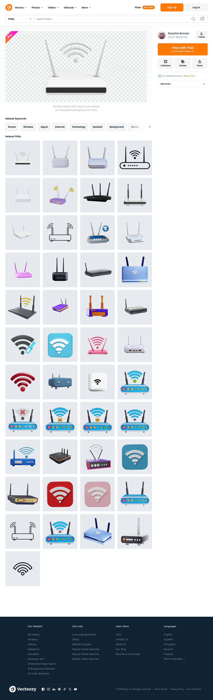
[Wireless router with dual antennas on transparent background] (135, 232)
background (117, 126)
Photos (36, 7)
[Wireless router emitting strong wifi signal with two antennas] (60, 232)
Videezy (32, 644)
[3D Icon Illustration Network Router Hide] (60, 531)
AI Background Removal (41, 668)
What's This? (189, 76)
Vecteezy (33, 639)
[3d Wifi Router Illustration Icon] (22, 307)
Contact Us (122, 639)
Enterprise (34, 649)
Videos (52, 7)
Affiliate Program (81, 644)
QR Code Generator (39, 673)
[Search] (193, 19)
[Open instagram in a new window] (48, 689)
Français (168, 654)
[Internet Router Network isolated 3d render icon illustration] (60, 307)
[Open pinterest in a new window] (59, 689)
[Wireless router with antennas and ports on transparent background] (135, 344)
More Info (165, 83)
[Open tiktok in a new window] (64, 689)
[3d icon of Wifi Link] (22, 344)
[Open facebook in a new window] (43, 689)
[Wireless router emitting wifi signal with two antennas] (22, 531)
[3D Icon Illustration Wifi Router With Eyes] (135, 419)
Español (168, 639)
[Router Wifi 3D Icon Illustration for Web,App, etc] (97, 195)
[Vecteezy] (8, 7)
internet (60, 126)
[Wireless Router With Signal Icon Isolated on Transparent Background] (22, 158)
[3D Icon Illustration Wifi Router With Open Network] (97, 419)
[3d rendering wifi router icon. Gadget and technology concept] (135, 531)
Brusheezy (34, 634)
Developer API (36, 658)
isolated (97, 126)
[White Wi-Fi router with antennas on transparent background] (60, 158)
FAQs (119, 634)
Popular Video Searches (85, 658)
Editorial (69, 7)
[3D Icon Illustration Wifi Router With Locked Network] (60, 419)
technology (78, 126)
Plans (138, 7)
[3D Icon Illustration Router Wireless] (135, 494)
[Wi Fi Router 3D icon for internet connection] (22, 494)
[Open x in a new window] (70, 689)
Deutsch (168, 649)
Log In (196, 7)
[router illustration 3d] (97, 232)
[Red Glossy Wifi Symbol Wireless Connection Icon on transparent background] (22, 382)
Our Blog (121, 649)
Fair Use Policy (194, 689)
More (85, 7)
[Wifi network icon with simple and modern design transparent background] (22, 568)
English (168, 634)
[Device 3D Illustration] (60, 382)
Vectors (19, 7)
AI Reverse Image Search (42, 663)
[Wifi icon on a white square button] (97, 382)
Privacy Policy (177, 689)
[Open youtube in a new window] (75, 689)
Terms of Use (160, 689)
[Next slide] (147, 127)
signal (44, 126)
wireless (28, 126)
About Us (121, 644)
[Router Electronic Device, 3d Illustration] (22, 270)
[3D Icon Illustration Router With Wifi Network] (135, 382)
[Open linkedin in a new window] (54, 689)
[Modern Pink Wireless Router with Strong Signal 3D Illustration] (97, 344)
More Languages (173, 658)
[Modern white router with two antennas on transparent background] (97, 158)
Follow (201, 37)
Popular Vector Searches (86, 649)
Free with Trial (183, 49)
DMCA (75, 639)
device (135, 126)
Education (33, 654)
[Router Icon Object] (60, 195)
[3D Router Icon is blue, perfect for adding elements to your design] (22, 456)
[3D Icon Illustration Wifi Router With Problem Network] (22, 419)
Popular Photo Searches (85, 654)
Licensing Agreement (84, 634)
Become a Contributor (128, 654)
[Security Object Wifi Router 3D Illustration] (97, 307)
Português (169, 644)
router (12, 126)
